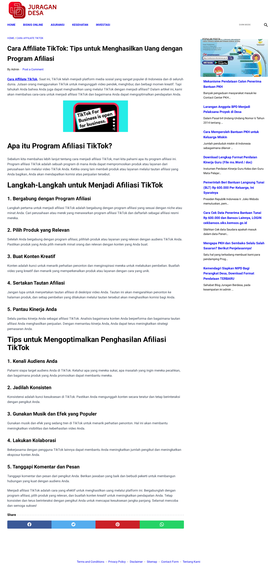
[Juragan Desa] (35, 10)
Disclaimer (136, 561)
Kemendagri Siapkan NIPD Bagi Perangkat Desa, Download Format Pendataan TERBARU (228, 273)
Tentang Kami (191, 561)
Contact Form (170, 561)
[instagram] (265, 10)
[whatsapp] (162, 525)
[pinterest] (118, 525)
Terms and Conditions (90, 561)
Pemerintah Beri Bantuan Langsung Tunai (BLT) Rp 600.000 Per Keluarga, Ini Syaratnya (233, 187)
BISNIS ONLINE (33, 24)
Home (11, 24)
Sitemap (152, 561)
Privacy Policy (117, 561)
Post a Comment (33, 69)
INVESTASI (103, 24)
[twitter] (246, 10)
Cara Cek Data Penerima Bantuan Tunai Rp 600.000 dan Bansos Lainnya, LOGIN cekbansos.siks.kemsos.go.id (232, 218)
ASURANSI (57, 24)
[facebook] (236, 10)
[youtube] (255, 10)
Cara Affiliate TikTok (22, 79)
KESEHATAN (80, 24)
